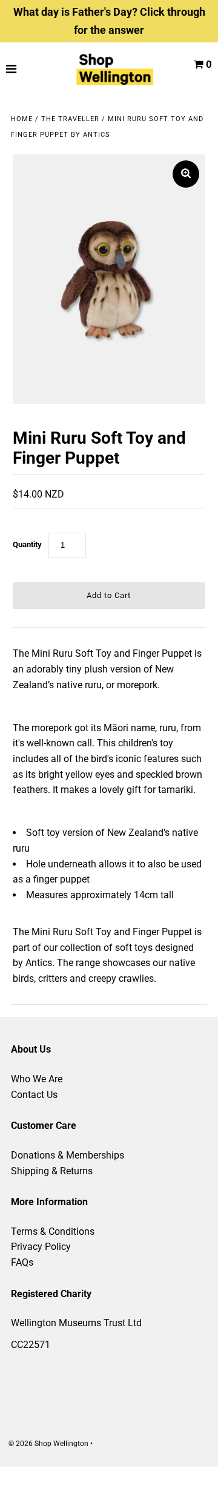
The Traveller (70, 119)
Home (22, 119)
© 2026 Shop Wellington (48, 1443)
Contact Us (34, 1094)
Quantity (27, 544)
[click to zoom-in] (186, 174)
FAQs (22, 1262)
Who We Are (36, 1079)
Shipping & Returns (52, 1171)
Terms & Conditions (52, 1231)
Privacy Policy (41, 1246)
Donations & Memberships (67, 1155)
